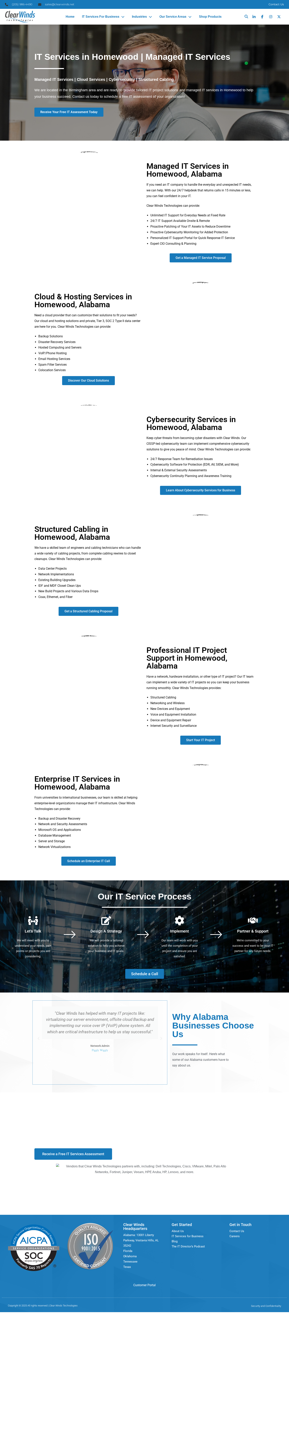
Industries (139, 16)
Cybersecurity (122, 79)
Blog (175, 1241)
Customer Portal (144, 1285)
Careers (234, 1236)
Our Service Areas (172, 16)
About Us (178, 1231)
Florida (127, 1251)
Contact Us (276, 4)
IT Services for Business (100, 16)
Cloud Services (90, 79)
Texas (127, 1267)
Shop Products (210, 16)
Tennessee (130, 1261)
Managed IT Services (53, 79)
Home (70, 16)
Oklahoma (130, 1256)
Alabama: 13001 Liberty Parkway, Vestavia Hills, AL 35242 (141, 1240)
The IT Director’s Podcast (188, 1246)
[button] (246, 17)
